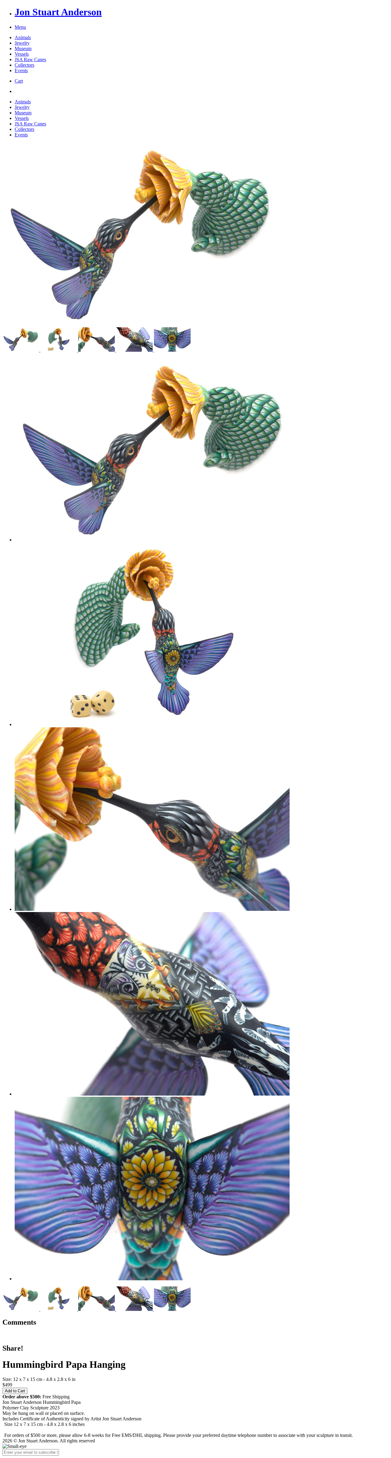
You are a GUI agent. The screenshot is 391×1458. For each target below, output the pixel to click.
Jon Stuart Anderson (58, 11)
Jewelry (22, 43)
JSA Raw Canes (30, 59)
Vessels (22, 54)
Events (21, 70)
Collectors (24, 65)
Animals (23, 37)
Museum (23, 48)
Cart (19, 80)
